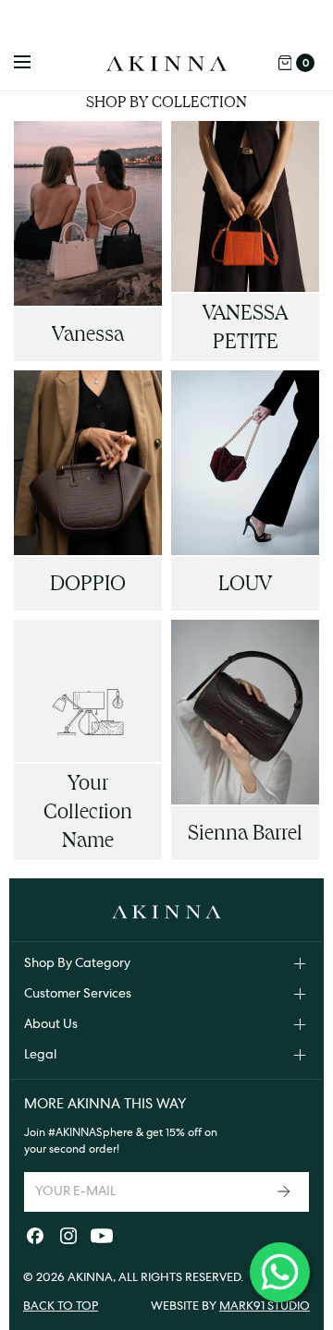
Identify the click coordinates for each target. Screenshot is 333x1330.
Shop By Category (77, 963)
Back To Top (60, 1306)
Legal (40, 1054)
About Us (51, 1024)
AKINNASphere (94, 1132)
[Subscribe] (286, 1192)
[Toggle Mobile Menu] (34, 62)
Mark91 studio (264, 1306)
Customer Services (77, 993)
